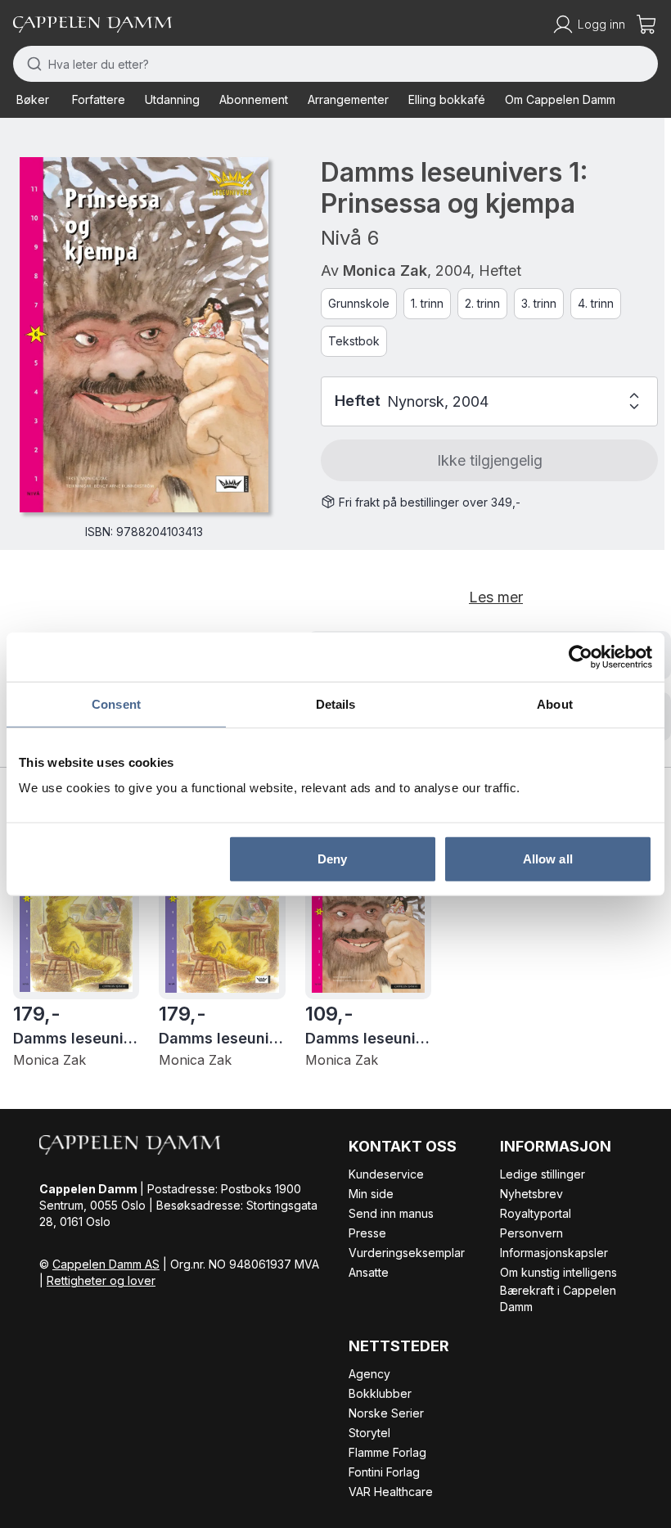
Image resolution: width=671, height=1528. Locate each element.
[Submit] (30, 64)
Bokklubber (380, 1393)
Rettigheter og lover (101, 1280)
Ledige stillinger (542, 1174)
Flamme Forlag (387, 1452)
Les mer (496, 597)
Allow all (548, 859)
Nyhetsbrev (531, 1194)
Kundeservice (386, 1174)
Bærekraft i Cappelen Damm (558, 1298)
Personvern (531, 1233)
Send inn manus (391, 1213)
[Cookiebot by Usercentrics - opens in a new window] (580, 656)
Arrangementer (348, 99)
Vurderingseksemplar (407, 1253)
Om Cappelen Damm (560, 99)
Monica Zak (385, 270)
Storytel (369, 1433)
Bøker (32, 99)
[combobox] (335, 64)
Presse (367, 1233)
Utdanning (172, 99)
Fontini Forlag (384, 1472)
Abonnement (253, 99)
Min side (371, 1194)
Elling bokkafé (446, 99)
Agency (369, 1374)
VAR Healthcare (391, 1492)
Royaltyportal (535, 1213)
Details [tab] (336, 703)
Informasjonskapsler (554, 1253)
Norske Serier (386, 1413)
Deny (332, 859)
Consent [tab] (116, 703)
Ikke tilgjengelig (490, 460)
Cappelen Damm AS (106, 1264)
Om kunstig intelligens (558, 1272)
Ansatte (369, 1272)
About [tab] (555, 703)
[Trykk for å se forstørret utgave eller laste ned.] (144, 334)
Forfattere (98, 99)
